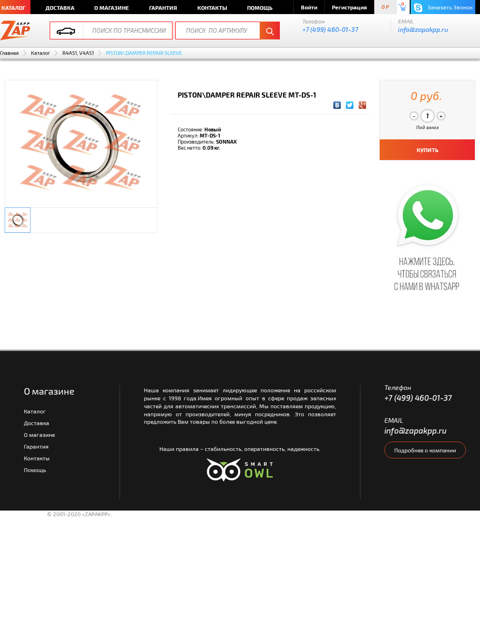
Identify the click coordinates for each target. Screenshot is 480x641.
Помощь (259, 7)
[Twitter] (350, 105)
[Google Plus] (363, 105)
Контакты (212, 7)
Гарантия (163, 7)
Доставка (60, 7)
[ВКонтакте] (337, 105)
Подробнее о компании (425, 450)
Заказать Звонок (449, 7)
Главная (9, 53)
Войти (309, 7)
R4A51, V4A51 (78, 53)
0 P (385, 7)
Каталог (40, 53)
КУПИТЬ (427, 149)
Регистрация (349, 7)
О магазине (111, 7)
